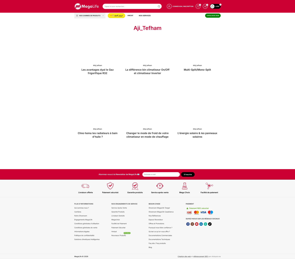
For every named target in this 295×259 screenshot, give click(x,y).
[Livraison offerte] (85, 186)
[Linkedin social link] (201, 224)
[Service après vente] (160, 186)
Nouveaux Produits (120, 235)
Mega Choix (184, 192)
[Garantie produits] (135, 186)
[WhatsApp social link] (205, 224)
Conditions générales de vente (85, 228)
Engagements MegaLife (83, 220)
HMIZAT (130, 15)
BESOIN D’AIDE (154, 204)
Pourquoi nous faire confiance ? (160, 228)
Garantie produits (135, 192)
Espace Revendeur (156, 220)
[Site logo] (86, 6)
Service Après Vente (119, 208)
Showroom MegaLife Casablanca (161, 212)
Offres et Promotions (156, 224)
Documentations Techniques (159, 239)
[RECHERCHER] (159, 6)
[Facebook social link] (188, 224)
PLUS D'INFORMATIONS (83, 204)
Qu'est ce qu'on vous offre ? (159, 231)
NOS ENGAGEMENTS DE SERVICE (124, 204)
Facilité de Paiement (119, 224)
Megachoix (115, 220)
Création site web (184, 256)
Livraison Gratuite (118, 216)
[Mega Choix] (184, 186)
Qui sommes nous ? (81, 208)
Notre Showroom (80, 216)
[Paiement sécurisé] (110, 186)
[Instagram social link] (192, 224)
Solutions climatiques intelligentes (87, 239)
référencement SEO (200, 256)
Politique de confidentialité (84, 235)
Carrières (77, 212)
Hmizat (114, 231)
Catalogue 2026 (213, 15)
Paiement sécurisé (110, 192)
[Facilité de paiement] (209, 186)
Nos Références (155, 216)
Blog (150, 247)
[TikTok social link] (210, 224)
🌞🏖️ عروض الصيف (116, 15)
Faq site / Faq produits (157, 243)
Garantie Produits (117, 212)
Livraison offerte (85, 192)
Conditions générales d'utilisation (86, 224)
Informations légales (81, 231)
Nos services (145, 15)
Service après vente (159, 192)
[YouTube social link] (196, 224)
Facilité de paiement (209, 192)
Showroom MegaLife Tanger (159, 208)
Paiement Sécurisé (118, 228)
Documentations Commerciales (160, 235)
